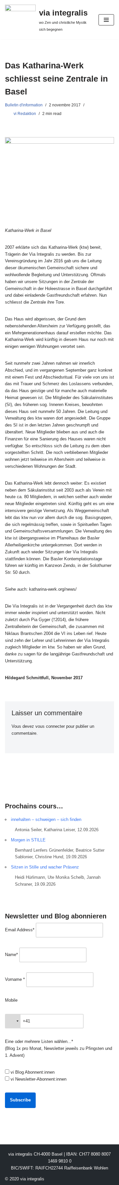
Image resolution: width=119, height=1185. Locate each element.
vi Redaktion (25, 113)
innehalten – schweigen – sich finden (46, 819)
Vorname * (15, 979)
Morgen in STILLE (28, 839)
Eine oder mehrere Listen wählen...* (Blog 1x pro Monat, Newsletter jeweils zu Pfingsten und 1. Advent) (58, 1048)
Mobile (11, 1000)
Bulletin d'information (24, 105)
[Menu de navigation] (106, 19)
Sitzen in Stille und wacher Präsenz (45, 867)
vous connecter (50, 726)
